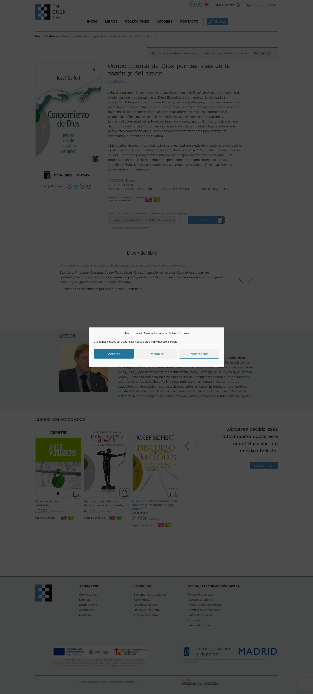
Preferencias (199, 354)
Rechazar (157, 354)
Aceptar (114, 354)
